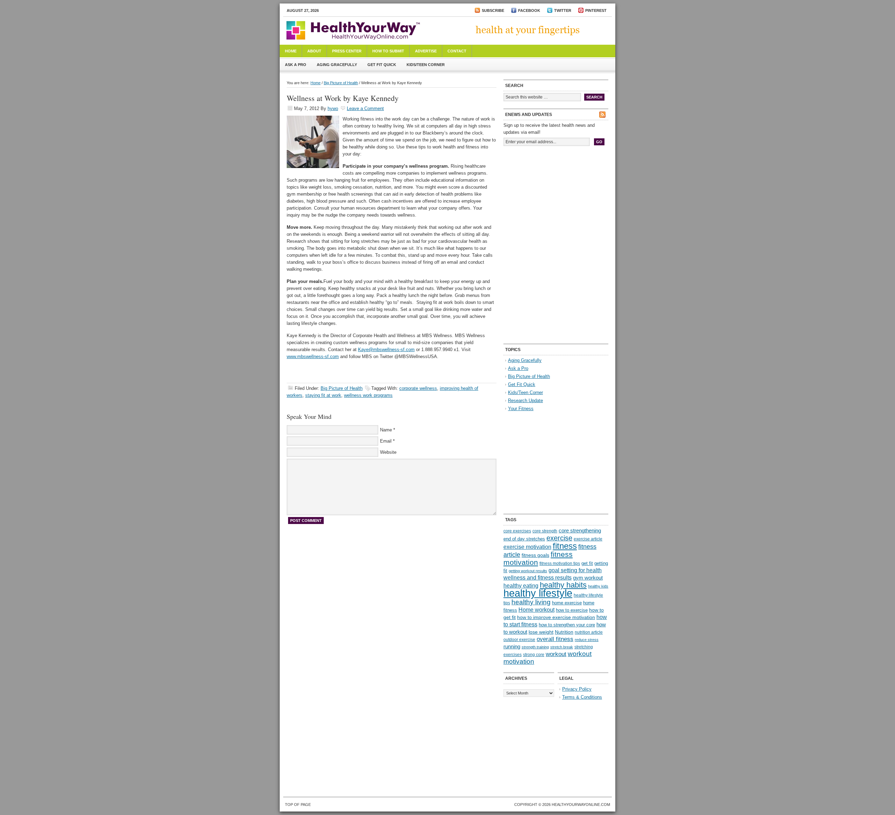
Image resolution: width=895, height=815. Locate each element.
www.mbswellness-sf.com (313, 356)
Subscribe (493, 10)
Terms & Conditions (582, 697)
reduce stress (587, 640)
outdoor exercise (519, 639)
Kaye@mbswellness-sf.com (386, 349)
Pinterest (596, 10)
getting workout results (528, 571)
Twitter (562, 10)
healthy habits (563, 585)
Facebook (529, 10)
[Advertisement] (555, 198)
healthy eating (520, 585)
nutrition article (589, 632)
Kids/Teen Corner (426, 65)
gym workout (588, 578)
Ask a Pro (295, 65)
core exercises (517, 531)
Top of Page (298, 804)
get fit (587, 563)
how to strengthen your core (567, 624)
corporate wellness (418, 388)
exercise (559, 538)
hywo (333, 108)
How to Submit (388, 51)
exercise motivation (527, 547)
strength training (535, 647)
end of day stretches (524, 538)
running (511, 646)
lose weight (541, 632)
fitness (565, 546)
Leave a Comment (365, 108)
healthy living (531, 602)
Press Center (346, 51)
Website (388, 452)
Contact (457, 51)
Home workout (536, 610)
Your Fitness (521, 408)
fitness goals (535, 555)
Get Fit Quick (381, 65)
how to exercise (572, 610)
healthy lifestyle (537, 593)
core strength (544, 531)
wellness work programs (368, 395)
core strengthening (580, 530)
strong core (533, 654)
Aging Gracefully (337, 65)
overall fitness (555, 639)
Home (290, 51)
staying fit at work (323, 395)
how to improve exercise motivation (556, 617)
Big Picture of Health (341, 83)
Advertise (426, 51)
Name (386, 429)
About (314, 51)
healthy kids (598, 586)
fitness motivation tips (559, 563)
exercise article (588, 539)
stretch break (561, 647)
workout (556, 654)
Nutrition (564, 632)
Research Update (525, 400)
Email (386, 441)
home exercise (567, 602)
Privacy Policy (577, 689)
